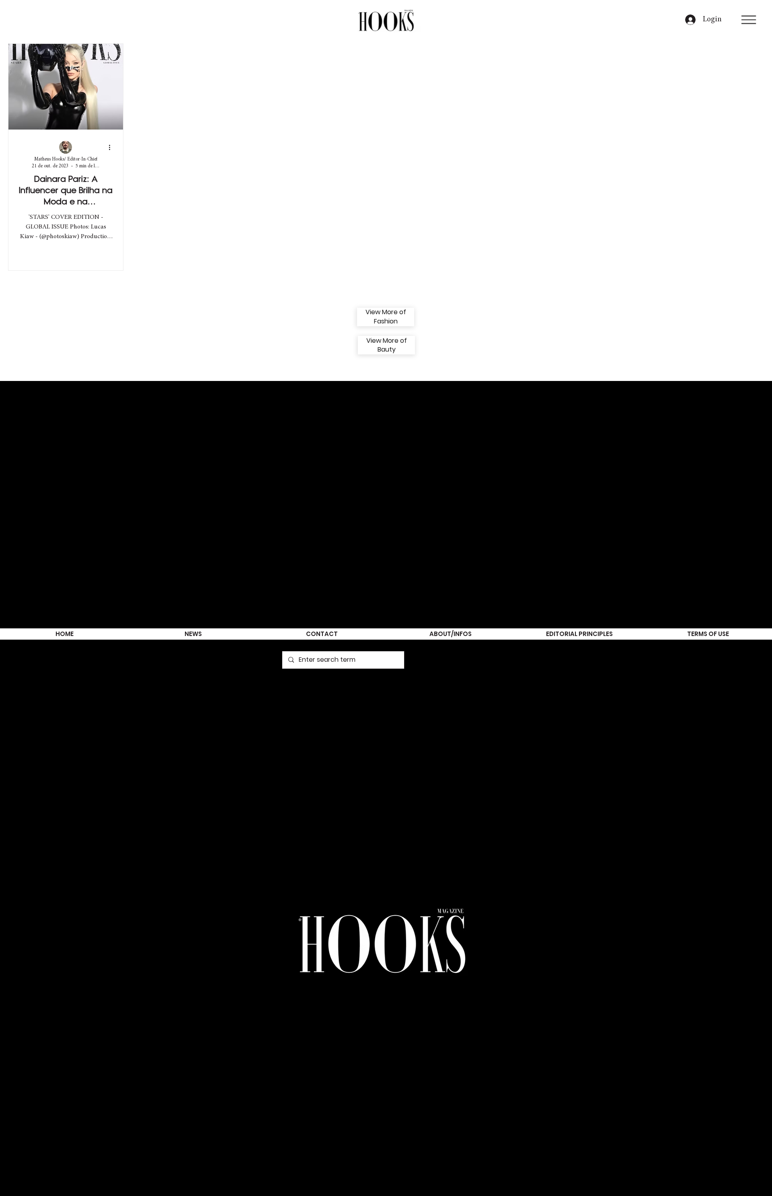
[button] (748, 19)
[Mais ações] (112, 147)
